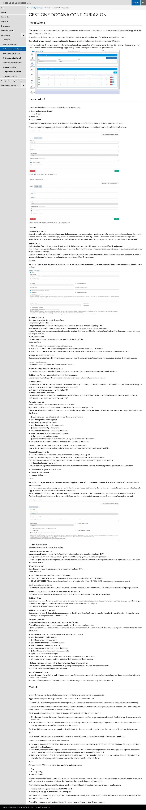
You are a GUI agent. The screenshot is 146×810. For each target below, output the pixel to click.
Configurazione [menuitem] (12, 35)
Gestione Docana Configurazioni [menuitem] (13, 49)
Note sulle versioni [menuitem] (7, 31)
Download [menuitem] (4, 21)
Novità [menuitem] (3, 12)
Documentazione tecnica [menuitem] (12, 85)
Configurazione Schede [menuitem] (10, 67)
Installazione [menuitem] (5, 26)
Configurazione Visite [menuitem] (10, 76)
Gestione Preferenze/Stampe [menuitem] (12, 62)
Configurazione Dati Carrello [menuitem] (12, 58)
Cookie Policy (47, 807)
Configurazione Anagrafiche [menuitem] (12, 72)
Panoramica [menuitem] (5, 17)
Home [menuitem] (3, 8)
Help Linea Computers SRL (17, 2)
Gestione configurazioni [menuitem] (10, 44)
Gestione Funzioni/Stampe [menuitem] (11, 53)
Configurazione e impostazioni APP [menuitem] (11, 81)
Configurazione (37, 8)
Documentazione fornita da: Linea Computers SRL (18, 807)
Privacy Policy (39, 807)
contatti (136, 2)
